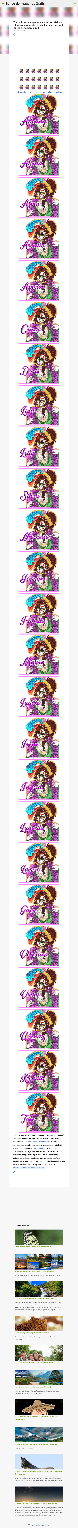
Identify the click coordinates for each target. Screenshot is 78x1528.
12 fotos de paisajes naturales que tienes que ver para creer (34, 1298)
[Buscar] (47, 3)
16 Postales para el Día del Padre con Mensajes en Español (34, 1362)
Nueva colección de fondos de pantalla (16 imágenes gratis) (34, 1271)
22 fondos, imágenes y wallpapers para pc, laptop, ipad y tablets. (36, 1503)
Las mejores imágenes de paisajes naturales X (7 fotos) (33, 1387)
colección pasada (40, 1148)
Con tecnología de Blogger (40, 1525)
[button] (14, 34)
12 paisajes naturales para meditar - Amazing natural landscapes (36, 1444)
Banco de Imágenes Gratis (25, 3)
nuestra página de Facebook (37, 1142)
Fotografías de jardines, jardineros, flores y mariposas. (33, 1246)
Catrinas (16, 1167)
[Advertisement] (39, 53)
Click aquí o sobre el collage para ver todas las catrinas (39, 92)
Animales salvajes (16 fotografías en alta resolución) (32, 1333)
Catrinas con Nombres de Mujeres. (33, 1167)
